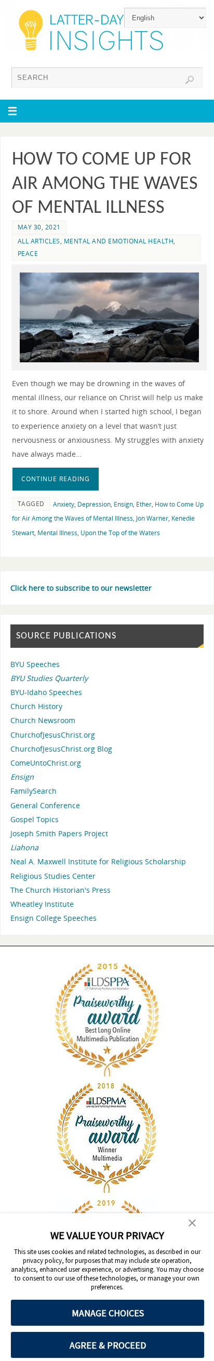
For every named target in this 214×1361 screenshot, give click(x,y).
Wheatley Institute (42, 904)
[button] (192, 1224)
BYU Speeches (35, 664)
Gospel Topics (34, 819)
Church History (36, 706)
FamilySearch (33, 791)
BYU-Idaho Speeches (46, 692)
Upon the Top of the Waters (120, 532)
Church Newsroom (42, 720)
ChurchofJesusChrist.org (52, 735)
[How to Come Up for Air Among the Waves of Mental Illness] (109, 317)
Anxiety (63, 504)
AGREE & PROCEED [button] (108, 1345)
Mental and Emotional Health (119, 241)
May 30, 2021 (39, 227)
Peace (28, 253)
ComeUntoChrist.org (45, 763)
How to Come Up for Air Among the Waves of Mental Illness (105, 184)
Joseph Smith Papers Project (59, 833)
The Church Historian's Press (60, 890)
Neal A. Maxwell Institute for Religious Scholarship (98, 861)
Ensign (123, 504)
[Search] (189, 80)
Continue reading (55, 479)
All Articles (39, 241)
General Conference (45, 805)
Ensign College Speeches (53, 918)
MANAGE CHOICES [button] (108, 1313)
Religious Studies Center (53, 876)
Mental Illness (57, 532)
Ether (144, 504)
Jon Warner (152, 518)
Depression (94, 504)
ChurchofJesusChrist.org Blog (61, 749)
